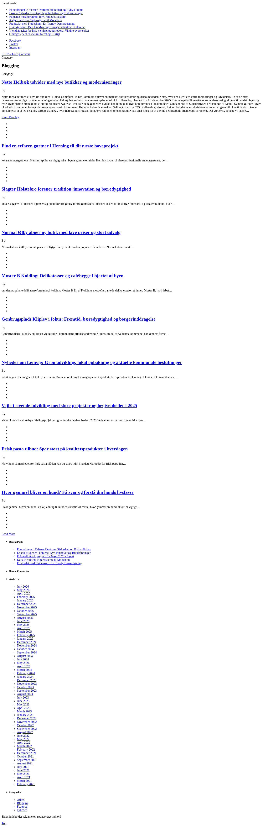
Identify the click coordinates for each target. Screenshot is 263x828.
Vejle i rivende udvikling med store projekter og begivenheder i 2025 (69, 405)
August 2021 (25, 763)
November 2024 (27, 645)
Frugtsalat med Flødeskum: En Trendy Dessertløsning (42, 23)
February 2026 (26, 597)
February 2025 (26, 635)
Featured (22, 806)
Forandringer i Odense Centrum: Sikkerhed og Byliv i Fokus (46, 9)
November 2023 (27, 683)
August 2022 (25, 732)
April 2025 (23, 628)
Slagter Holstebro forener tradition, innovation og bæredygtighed (66, 188)
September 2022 (27, 728)
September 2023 (27, 690)
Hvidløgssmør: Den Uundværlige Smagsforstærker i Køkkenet (47, 27)
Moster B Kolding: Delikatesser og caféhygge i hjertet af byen (62, 275)
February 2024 (26, 673)
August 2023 (25, 694)
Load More (8, 534)
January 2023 (25, 714)
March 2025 (24, 631)
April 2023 (23, 708)
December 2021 (26, 753)
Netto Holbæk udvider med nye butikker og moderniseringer (62, 82)
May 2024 (23, 662)
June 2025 (23, 621)
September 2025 (27, 614)
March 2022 (24, 746)
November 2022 (27, 721)
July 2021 (23, 766)
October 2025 (25, 610)
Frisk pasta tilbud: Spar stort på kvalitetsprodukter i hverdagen (65, 448)
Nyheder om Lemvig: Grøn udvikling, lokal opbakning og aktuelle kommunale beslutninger (92, 362)
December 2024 (26, 642)
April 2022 (23, 742)
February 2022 (26, 749)
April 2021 (23, 777)
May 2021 (23, 773)
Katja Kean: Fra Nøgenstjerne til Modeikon (35, 20)
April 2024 (23, 666)
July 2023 (23, 697)
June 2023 (23, 701)
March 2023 (24, 711)
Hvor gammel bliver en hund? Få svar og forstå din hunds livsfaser (68, 492)
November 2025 (27, 607)
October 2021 (25, 756)
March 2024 (24, 669)
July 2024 (23, 659)
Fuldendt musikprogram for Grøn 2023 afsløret (37, 16)
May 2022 (23, 739)
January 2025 (25, 638)
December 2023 (26, 680)
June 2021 (23, 770)
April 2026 (23, 593)
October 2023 (25, 687)
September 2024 (27, 652)
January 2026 (25, 600)
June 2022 (23, 735)
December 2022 (26, 718)
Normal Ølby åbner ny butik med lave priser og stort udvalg (61, 232)
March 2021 (24, 780)
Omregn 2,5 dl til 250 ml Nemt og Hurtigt (34, 34)
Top (4, 823)
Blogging (22, 803)
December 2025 (26, 603)
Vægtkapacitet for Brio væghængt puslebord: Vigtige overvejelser (49, 30)
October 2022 (25, 725)
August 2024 (25, 656)
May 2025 (23, 624)
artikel (20, 799)
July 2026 (23, 586)
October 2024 (25, 649)
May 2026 (23, 590)
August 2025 (25, 617)
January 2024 (25, 676)
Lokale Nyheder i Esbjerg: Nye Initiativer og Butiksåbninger (46, 13)
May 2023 (23, 704)
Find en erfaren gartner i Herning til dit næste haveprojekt (60, 145)
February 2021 (26, 784)
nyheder (22, 810)
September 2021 (27, 760)
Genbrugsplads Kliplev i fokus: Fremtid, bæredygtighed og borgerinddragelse (79, 319)
